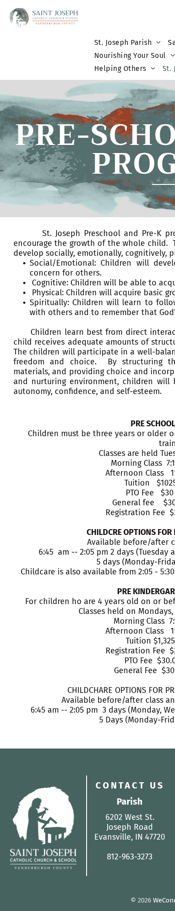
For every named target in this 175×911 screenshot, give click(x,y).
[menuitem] (127, 44)
